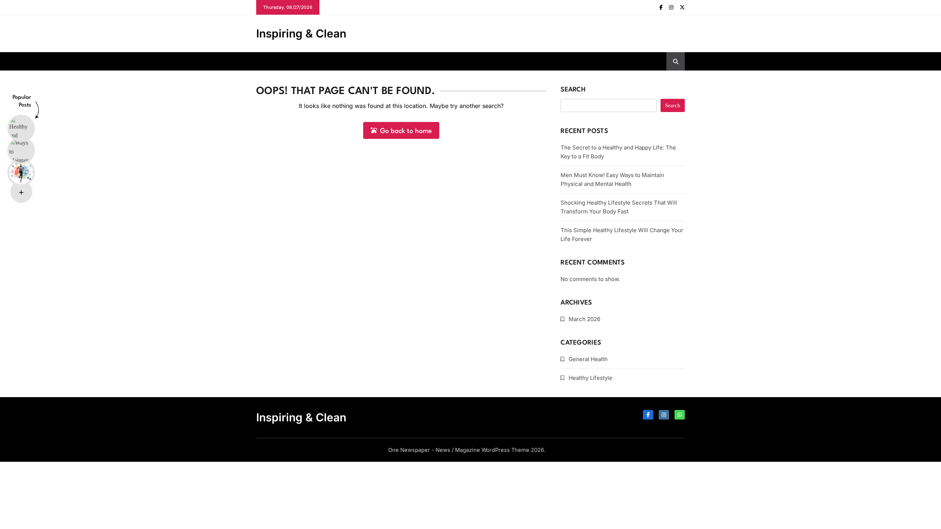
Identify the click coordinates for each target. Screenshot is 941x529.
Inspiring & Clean (301, 33)
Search (573, 90)
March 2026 (584, 319)
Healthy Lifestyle (590, 377)
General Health (588, 359)
